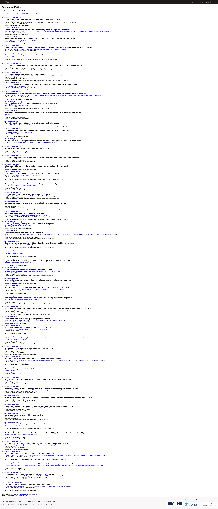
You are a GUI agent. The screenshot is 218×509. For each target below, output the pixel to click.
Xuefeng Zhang (20, 31)
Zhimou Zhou (42, 31)
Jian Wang (106, 31)
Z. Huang (12, 175)
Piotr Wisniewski (74, 234)
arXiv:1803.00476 (8, 72)
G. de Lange (19, 76)
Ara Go (19, 225)
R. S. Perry (90, 95)
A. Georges (84, 95)
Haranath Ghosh (23, 455)
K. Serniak (8, 76)
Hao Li (26, 329)
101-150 (21, 13)
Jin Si (10, 329)
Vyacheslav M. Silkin (25, 244)
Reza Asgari (19, 425)
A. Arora (21, 49)
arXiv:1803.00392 (8, 53)
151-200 (25, 13)
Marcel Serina (9, 159)
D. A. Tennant (39, 271)
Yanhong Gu (15, 360)
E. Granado (33, 185)
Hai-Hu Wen (45, 329)
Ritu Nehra (8, 215)
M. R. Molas (15, 49)
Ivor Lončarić (8, 244)
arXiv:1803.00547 (8, 164)
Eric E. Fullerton (79, 465)
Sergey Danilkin (90, 455)
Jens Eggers (15, 132)
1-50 (14, 13)
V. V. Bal (7, 175)
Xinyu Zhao (8, 416)
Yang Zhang (8, 196)
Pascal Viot (25, 105)
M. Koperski (8, 49)
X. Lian (14, 289)
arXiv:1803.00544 (8, 155)
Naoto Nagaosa (53, 196)
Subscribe (19, 504)
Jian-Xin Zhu (94, 234)
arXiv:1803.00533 (8, 128)
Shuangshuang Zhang (11, 445)
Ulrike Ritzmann (9, 142)
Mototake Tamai (72, 310)
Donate (207, 2)
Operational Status (51, 504)
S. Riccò (7, 95)
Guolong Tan (15, 381)
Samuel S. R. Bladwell (11, 339)
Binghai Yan (45, 196)
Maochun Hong (39, 407)
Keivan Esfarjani (30, 320)
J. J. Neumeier (26, 185)
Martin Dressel (33, 434)
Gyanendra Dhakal (21, 234)
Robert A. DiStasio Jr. (17, 150)
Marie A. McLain (9, 124)
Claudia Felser (37, 196)
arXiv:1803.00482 (8, 82)
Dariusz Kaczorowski (103, 234)
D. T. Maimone (9, 185)
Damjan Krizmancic (90, 465)
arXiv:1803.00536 (8, 146)
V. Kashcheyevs (57, 486)
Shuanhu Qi (21, 445)
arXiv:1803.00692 (8, 316)
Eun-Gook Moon (26, 225)
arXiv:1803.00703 (8, 325)
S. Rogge (42, 486)
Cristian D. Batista (48, 271)
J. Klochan (13, 486)
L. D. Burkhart (41, 76)
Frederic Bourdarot (67, 455)
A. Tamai (16, 95)
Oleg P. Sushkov (22, 339)
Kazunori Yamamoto (10, 476)
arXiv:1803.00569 (8, 211)
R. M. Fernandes (79, 360)
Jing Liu (51, 360)
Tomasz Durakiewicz (84, 234)
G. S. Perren (8, 40)
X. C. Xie (100, 31)
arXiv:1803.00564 (8, 201)
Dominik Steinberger (19, 399)
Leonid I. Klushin (29, 445)
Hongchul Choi (39, 234)
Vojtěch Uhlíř (19, 465)
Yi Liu (6, 31)
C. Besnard (52, 95)
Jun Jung (14, 225)
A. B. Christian (17, 185)
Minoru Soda (40, 455)
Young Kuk (60, 390)
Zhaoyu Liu (8, 360)
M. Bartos (35, 49)
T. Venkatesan (29, 175)
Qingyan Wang (59, 31)
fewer (20, 15)
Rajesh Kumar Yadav (18, 86)
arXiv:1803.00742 (8, 386)
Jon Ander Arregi (59, 465)
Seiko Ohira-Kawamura (43, 310)
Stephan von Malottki (20, 142)
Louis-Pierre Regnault (79, 455)
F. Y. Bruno (34, 95)
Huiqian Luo (95, 360)
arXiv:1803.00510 (8, 110)
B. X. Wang (8, 67)
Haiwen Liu (90, 31)
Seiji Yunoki (62, 320)
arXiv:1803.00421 (8, 63)
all (26, 15)
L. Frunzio (48, 76)
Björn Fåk (24, 310)
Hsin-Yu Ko (8, 150)
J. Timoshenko (20, 486)
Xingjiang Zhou (70, 360)
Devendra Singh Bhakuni (18, 215)
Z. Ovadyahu (8, 204)
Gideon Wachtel (22, 271)
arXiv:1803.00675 (8, 296)
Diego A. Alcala (18, 124)
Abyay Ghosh (32, 455)
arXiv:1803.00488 (8, 91)
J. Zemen (13, 253)
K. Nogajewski (28, 49)
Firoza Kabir (47, 234)
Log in (213, 2)
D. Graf (38, 289)
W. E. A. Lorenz (16, 40)
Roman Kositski (9, 399)
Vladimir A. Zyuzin (10, 370)
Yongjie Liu (35, 31)
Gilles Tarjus (18, 105)
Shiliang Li (102, 360)
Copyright (27, 504)
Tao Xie (30, 360)
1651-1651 (35, 13)
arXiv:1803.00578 (8, 222)
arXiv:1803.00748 (8, 404)
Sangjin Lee (8, 225)
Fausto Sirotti (99, 465)
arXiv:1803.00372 (8, 27)
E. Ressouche (25, 40)
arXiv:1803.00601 (8, 267)
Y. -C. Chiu (28, 289)
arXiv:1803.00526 (8, 121)
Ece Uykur (13, 434)
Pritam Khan (8, 86)
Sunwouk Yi (31, 390)
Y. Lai (18, 289)
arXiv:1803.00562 (8, 192)
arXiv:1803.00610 (8, 278)
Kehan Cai (21, 329)
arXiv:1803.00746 (8, 395)
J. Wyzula (41, 49)
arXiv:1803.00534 (8, 139)
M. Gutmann (76, 95)
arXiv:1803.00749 (8, 413)
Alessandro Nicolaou (36, 465)
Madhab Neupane (115, 234)
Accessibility (41, 504)
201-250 (29, 13)
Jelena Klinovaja (24, 159)
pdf (14, 17)
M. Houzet (54, 76)
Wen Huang (8, 21)
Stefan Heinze (37, 142)
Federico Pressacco (10, 465)
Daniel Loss (16, 159)
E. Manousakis (44, 289)
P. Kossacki (55, 49)
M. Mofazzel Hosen (10, 234)
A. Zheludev (32, 40)
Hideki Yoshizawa (49, 476)
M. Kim (12, 95)
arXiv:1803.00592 (8, 241)
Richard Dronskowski (52, 320)
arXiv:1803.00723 (8, 367)
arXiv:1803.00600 (8, 259)
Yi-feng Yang (87, 360)
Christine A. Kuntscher (23, 434)
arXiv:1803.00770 (8, 441)
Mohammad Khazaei (10, 320)
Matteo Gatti (27, 465)
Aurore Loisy (8, 132)
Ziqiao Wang (12, 31)
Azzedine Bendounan (48, 465)
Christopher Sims (55, 234)
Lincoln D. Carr (27, 124)
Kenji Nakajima (54, 310)
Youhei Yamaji (31, 271)
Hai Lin (7, 329)
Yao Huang (8, 381)
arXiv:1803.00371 (8, 17)
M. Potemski (62, 49)
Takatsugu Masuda (49, 455)
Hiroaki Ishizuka (16, 196)
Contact (13, 504)
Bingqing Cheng (9, 262)
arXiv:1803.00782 (8, 472)
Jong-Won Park (9, 167)
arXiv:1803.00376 (8, 45)
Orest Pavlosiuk (65, 234)
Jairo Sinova (45, 142)
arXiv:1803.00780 (8, 462)
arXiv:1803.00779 (8, 451)
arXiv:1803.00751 (8, 422)
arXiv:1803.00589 (8, 230)
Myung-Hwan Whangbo (19, 407)
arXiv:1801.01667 (41, 68)
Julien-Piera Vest (9, 105)
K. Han (18, 175)
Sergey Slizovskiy (9, 299)
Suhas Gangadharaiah (32, 215)
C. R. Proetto (14, 281)
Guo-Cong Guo (30, 407)
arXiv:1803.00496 (8, 102)
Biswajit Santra (28, 150)
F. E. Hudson (28, 486)
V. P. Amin (7, 253)
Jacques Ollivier (32, 310)
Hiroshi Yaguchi (59, 476)
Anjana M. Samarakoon (11, 271)
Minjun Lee (8, 390)
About (2, 504)
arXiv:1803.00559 (8, 182)
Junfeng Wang (50, 31)
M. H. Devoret (61, 76)
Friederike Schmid (60, 445)
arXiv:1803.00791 (9, 482)
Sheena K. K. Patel (70, 465)
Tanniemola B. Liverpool (26, 132)
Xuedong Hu (15, 416)
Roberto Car (35, 150)
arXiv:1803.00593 (8, 250)
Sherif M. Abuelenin (10, 56)
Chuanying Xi (74, 31)
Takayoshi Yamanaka (31, 476)
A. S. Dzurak (49, 486)
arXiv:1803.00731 (8, 377)
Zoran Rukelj (16, 244)
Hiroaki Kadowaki (9, 310)
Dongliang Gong (37, 360)
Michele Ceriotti (29, 262)
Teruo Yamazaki (21, 476)
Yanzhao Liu (66, 31)
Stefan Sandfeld (30, 399)
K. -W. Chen (8, 289)
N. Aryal (22, 289)
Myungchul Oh (16, 390)
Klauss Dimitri (30, 234)
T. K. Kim (58, 95)
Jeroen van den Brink (27, 196)
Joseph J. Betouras (33, 299)
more (24, 15)
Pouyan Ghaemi (29, 350)
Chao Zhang (44, 390)
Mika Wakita (18, 310)
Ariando (22, 175)
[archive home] (5, 2)
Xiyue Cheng (8, 407)
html (17, 17)
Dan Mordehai (39, 399)
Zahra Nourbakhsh (10, 425)
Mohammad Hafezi (20, 350)
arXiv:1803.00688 (8, 306)
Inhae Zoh (37, 390)
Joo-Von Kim (29, 142)
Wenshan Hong (23, 360)
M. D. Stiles (20, 253)
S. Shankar (34, 76)
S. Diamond (27, 76)
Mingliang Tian (82, 31)
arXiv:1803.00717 (8, 356)
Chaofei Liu (28, 31)
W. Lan (33, 289)
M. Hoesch (70, 95)
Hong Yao (14, 21)
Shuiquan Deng (48, 407)
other (20, 17)
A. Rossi (7, 486)
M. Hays (13, 76)
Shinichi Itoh (58, 455)
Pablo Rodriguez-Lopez (21, 299)
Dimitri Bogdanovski (40, 320)
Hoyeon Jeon (23, 390)
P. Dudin (64, 95)
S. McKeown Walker (25, 95)
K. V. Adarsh (27, 86)
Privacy (33, 504)
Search (195, 2)
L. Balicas (61, 289)
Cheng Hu (57, 360)
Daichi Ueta (41, 476)
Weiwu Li (7, 434)
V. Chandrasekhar (38, 175)
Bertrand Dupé (53, 142)
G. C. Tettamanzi (66, 486)
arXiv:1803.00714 (8, 336)
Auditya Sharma (42, 215)
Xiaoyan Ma (45, 360)
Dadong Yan (51, 445)
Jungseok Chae (53, 390)
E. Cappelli (46, 95)
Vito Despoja (35, 244)
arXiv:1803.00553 (8, 171)
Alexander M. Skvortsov (40, 445)
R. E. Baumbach (53, 289)
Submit (201, 2)
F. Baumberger (98, 95)
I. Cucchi (40, 95)
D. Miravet (8, 281)
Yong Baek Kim (58, 271)
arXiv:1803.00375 (8, 36)
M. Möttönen (36, 486)
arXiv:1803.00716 (8, 346)
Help (7, 504)
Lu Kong (31, 329)
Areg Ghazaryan (9, 350)
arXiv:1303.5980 (36, 58)
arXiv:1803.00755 (8, 431)
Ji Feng (96, 31)
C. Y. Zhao (14, 67)
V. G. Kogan (8, 114)
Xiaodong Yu (37, 329)
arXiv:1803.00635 (8, 285)
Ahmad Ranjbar (21, 320)
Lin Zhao (62, 360)
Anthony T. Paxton (19, 262)
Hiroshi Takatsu (63, 310)
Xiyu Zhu (15, 329)
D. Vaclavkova (48, 49)
